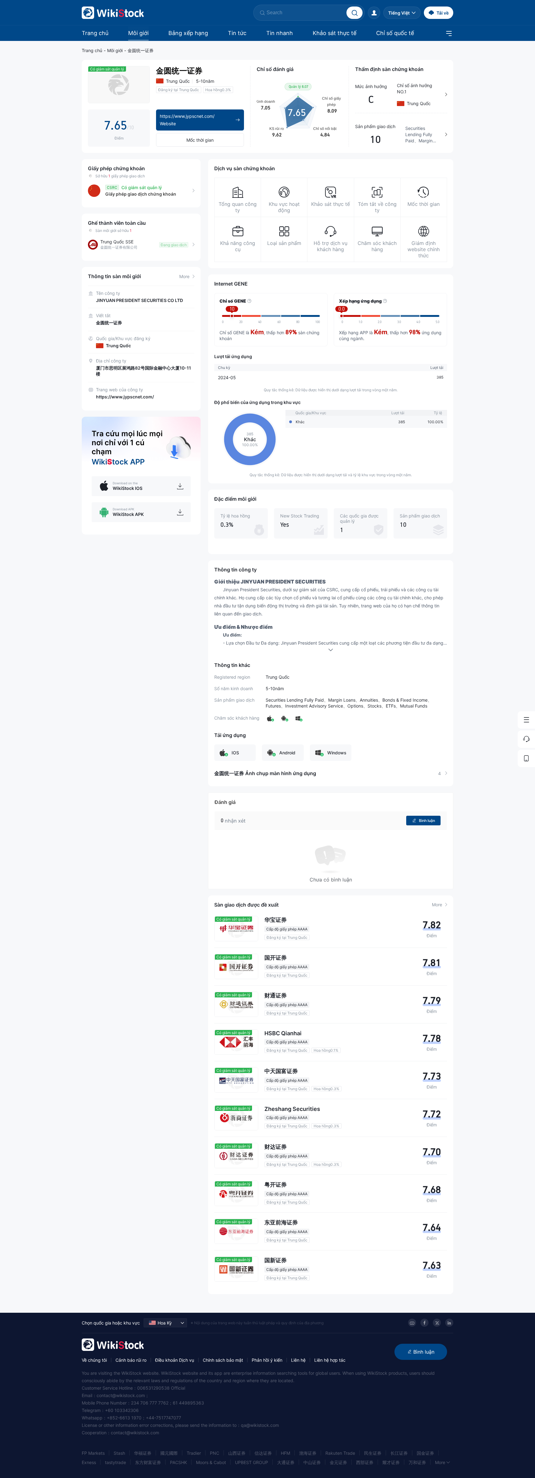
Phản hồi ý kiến (267, 1360)
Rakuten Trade (340, 1453)
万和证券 (417, 1462)
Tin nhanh (279, 33)
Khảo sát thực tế (334, 33)
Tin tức (237, 33)
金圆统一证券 (141, 50)
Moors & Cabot (211, 1462)
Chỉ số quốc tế (395, 33)
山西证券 (237, 1453)
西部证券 (364, 1462)
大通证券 (285, 1462)
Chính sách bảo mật (223, 1360)
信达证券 (263, 1453)
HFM (285, 1453)
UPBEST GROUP (251, 1462)
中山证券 (312, 1462)
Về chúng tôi (94, 1360)
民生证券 (372, 1453)
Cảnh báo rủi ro (130, 1360)
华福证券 (142, 1453)
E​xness (89, 1462)
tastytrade (115, 1462)
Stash (119, 1453)
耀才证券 (391, 1462)
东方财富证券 (148, 1462)
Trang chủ (95, 33)
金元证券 (338, 1462)
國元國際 (169, 1453)
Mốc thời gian (200, 140)
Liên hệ (298, 1360)
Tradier (194, 1453)
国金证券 (425, 1453)
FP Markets (93, 1453)
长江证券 (399, 1453)
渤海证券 (307, 1453)
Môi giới (138, 33)
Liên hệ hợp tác (330, 1360)
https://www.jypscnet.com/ (125, 396)
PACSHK (178, 1462)
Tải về (443, 13)
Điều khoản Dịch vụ (174, 1360)
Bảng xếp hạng (188, 33)
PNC (214, 1453)
